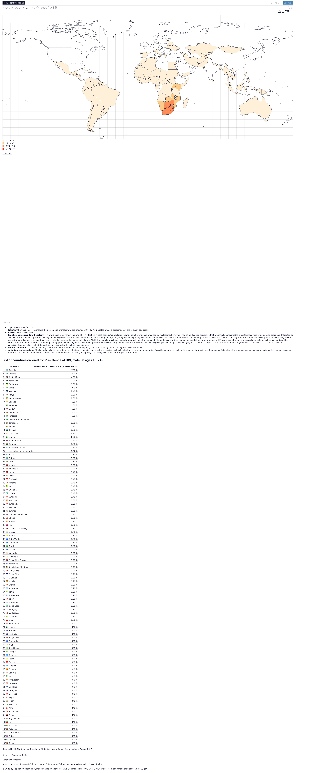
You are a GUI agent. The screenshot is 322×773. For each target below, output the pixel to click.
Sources (6, 755)
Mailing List (276, 3)
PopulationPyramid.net (14, 3)
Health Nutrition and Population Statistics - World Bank (36, 749)
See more (288, 3)
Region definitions (20, 755)
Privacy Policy (95, 764)
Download (7, 153)
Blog (41, 764)
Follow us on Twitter (55, 764)
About (5, 764)
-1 (283, 11)
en (20, 759)
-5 (279, 11)
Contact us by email (76, 764)
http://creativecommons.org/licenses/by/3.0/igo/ (123, 768)
